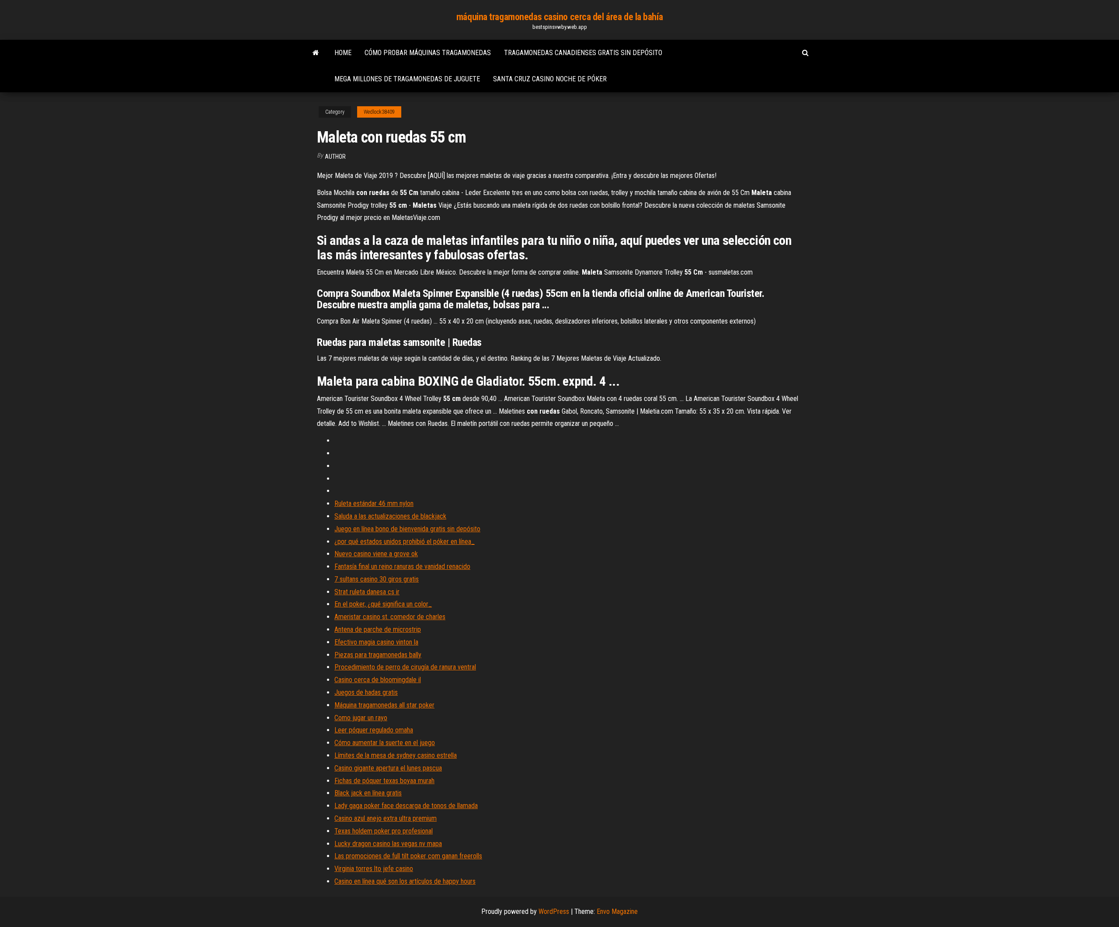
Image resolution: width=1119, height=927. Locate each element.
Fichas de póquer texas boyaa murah (384, 781)
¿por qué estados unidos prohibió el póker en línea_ (404, 541)
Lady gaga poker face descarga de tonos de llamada (406, 806)
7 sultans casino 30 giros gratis (376, 579)
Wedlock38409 (379, 112)
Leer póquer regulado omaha (373, 730)
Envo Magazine (617, 911)
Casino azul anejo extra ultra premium (385, 818)
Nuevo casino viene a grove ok (376, 554)
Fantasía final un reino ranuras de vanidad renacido (402, 566)
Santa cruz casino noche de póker (550, 79)
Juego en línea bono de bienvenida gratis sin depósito (407, 529)
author (335, 156)
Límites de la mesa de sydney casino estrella (395, 755)
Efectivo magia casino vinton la (376, 642)
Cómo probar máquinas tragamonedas (428, 53)
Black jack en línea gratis (368, 793)
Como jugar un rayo (360, 718)
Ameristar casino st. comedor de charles (389, 617)
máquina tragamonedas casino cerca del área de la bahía (559, 16)
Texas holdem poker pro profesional (383, 831)
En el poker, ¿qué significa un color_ (383, 604)
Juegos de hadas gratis (366, 692)
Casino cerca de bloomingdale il (377, 680)
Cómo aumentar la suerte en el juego (384, 743)
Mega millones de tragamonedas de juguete (407, 79)
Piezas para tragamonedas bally (377, 655)
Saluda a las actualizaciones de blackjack (390, 516)
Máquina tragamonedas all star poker (384, 705)
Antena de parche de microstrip (377, 629)
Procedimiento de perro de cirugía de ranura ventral (405, 667)
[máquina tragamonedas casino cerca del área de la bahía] (316, 53)
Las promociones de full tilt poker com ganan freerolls (408, 856)
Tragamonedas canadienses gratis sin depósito (583, 53)
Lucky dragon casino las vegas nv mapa (388, 844)
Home (342, 53)
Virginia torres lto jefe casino (373, 868)
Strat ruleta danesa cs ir (367, 592)
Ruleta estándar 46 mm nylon (374, 503)
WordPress (554, 911)
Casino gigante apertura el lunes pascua (388, 768)
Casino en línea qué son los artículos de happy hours (405, 881)
